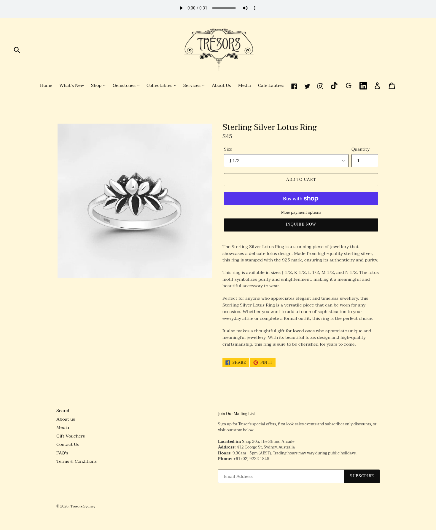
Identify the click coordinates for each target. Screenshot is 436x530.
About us (65, 419)
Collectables (160, 85)
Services (192, 85)
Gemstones (125, 85)
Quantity (360, 149)
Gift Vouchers (70, 436)
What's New (71, 85)
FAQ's (62, 453)
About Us (221, 85)
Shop (97, 85)
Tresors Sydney (83, 506)
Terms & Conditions (76, 461)
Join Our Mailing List (236, 414)
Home (46, 85)
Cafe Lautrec (271, 85)
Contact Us (67, 444)
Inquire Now (301, 224)
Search (63, 410)
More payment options (301, 213)
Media (244, 85)
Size (228, 149)
